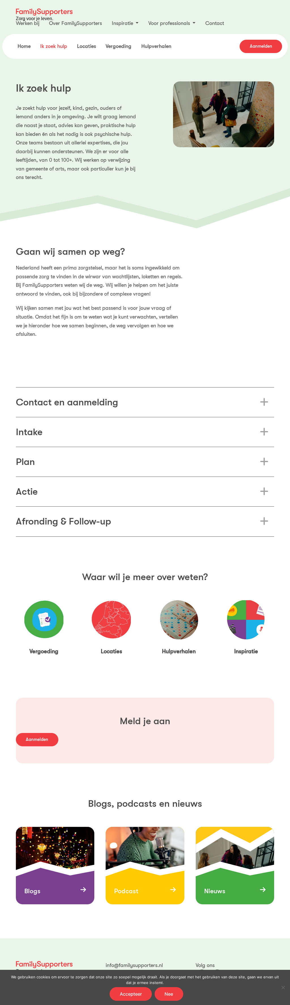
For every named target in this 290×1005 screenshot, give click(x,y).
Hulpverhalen (156, 46)
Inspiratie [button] (123, 23)
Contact (214, 23)
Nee (169, 994)
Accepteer (131, 994)
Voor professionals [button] (169, 23)
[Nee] (283, 987)
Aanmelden (261, 46)
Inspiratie (246, 651)
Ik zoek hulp (53, 46)
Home (24, 46)
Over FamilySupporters (75, 23)
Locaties (86, 46)
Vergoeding (118, 46)
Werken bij (27, 23)
